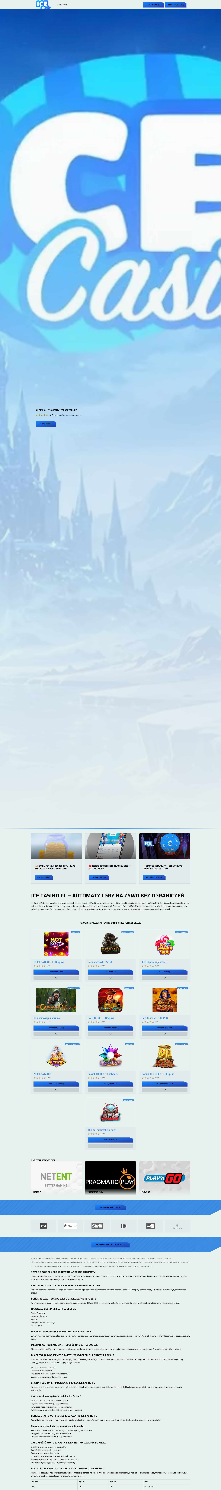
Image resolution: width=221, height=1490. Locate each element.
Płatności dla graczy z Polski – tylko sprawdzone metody (132, 1266)
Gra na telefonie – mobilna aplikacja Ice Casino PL (171, 1262)
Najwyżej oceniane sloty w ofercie (159, 1258)
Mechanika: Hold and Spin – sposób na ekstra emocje (86, 1262)
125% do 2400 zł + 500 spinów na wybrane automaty (50, 1258)
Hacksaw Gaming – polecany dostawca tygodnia (48, 1262)
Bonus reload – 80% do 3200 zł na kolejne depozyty (127, 1258)
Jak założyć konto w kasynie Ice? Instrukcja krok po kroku (90, 1266)
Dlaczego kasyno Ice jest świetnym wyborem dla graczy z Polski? (129, 1262)
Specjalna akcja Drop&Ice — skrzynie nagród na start (89, 1258)
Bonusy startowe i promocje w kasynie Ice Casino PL (50, 1266)
